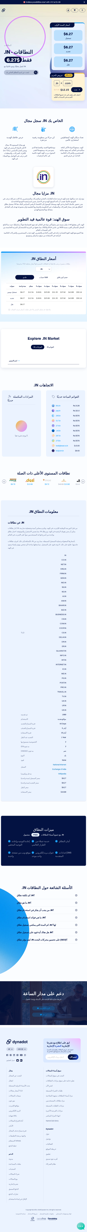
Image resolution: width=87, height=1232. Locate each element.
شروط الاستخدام (32, 1214)
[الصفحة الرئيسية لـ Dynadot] (4, 10)
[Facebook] (7, 1055)
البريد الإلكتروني (44, 1008)
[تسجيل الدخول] (68, 10)
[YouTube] (21, 1055)
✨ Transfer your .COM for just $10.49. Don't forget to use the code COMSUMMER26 (41, 2)
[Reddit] (25, 1055)
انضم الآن (73, 1057)
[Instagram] (11, 1055)
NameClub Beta (52, 1121)
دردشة (44, 1015)
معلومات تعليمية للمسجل (47, 1214)
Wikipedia (62, 774)
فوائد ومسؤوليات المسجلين (63, 1214)
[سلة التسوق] (74, 10)
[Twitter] (17, 1055)
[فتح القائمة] (82, 10)
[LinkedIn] (14, 1055)
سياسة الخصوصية (21, 1214)
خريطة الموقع (51, 1149)
